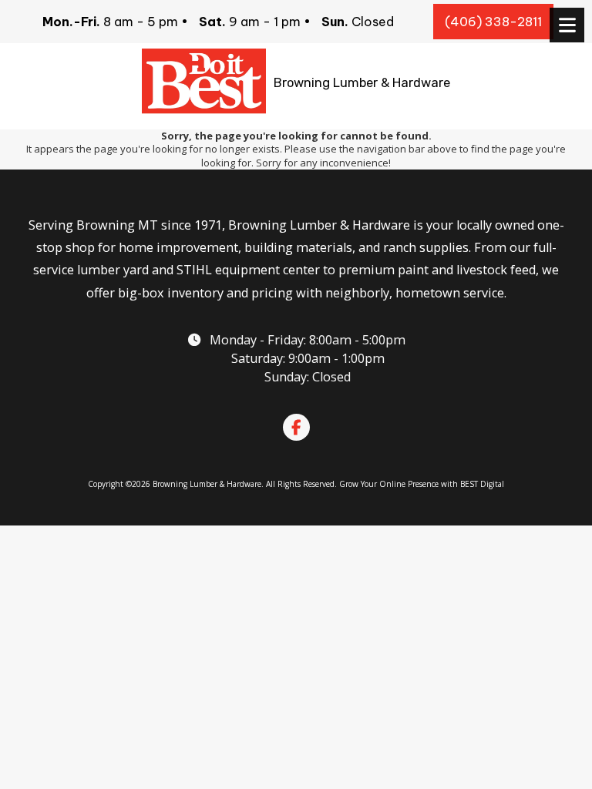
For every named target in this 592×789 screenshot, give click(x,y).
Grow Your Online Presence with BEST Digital (421, 483)
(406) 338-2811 (493, 21)
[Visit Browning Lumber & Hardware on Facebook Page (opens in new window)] (296, 427)
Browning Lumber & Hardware (362, 83)
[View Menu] (567, 25)
